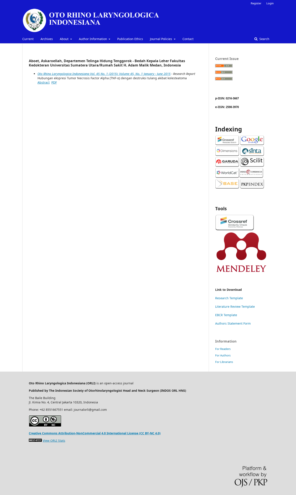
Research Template (229, 298)
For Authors (223, 355)
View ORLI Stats (54, 440)
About (64, 39)
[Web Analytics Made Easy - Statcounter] (35, 440)
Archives (47, 39)
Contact (188, 39)
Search (264, 39)
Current (28, 39)
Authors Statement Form (233, 323)
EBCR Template (226, 315)
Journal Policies (161, 39)
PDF (54, 82)
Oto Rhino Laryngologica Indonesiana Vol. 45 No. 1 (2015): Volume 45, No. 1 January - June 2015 (104, 74)
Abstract (43, 82)
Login (270, 3)
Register (256, 3)
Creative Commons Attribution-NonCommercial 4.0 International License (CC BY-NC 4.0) (95, 433)
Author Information (93, 39)
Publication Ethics (130, 39)
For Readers (223, 349)
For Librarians (224, 362)
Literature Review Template (235, 306)
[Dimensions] (227, 155)
